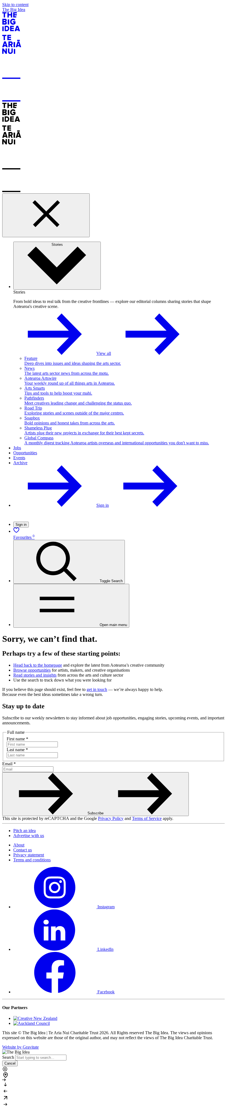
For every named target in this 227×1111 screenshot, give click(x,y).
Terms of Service (147, 818)
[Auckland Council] (31, 1023)
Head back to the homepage (37, 665)
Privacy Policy (110, 818)
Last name (17, 749)
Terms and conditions (32, 859)
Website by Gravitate (20, 1047)
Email (9, 763)
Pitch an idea (24, 830)
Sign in (21, 524)
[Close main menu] (46, 215)
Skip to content (15, 4)
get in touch (97, 689)
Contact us (22, 850)
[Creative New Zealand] (35, 1018)
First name (17, 739)
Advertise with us (28, 835)
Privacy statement (28, 855)
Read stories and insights (34, 675)
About (18, 845)
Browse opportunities (32, 670)
